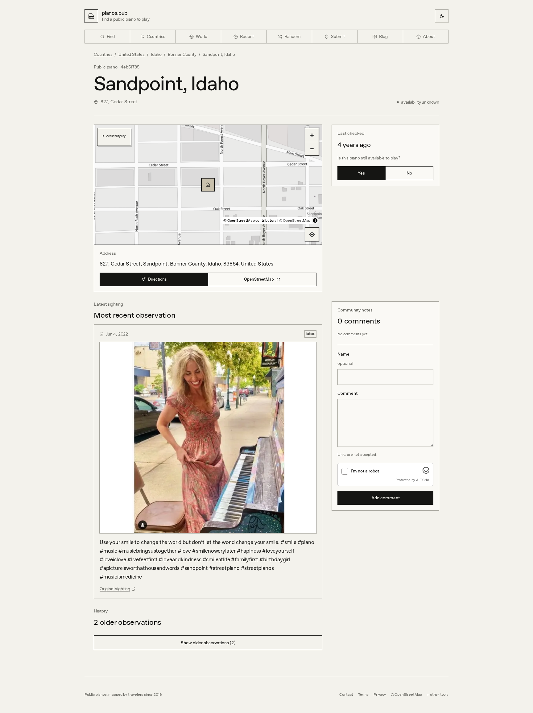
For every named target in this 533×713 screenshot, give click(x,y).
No (409, 173)
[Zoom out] (312, 148)
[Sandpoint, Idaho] (208, 185)
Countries (103, 54)
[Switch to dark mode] (441, 16)
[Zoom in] (312, 135)
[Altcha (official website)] (426, 472)
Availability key (116, 136)
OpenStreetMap (259, 279)
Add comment (385, 497)
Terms (363, 694)
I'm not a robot (365, 470)
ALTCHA (422, 480)
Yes (361, 173)
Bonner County (182, 54)
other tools (439, 694)
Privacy (380, 694)
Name (345, 359)
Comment (347, 393)
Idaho (156, 54)
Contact (346, 694)
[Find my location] (312, 234)
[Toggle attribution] (315, 220)
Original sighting (115, 588)
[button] (208, 185)
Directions (157, 279)
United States (131, 54)
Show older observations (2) (208, 642)
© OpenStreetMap (294, 220)
